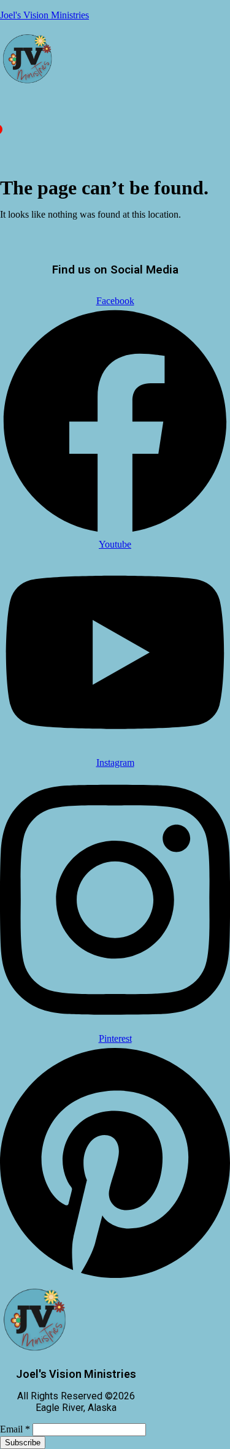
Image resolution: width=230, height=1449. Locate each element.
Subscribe (22, 1442)
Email (15, 1429)
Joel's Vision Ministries (44, 15)
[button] (3, 118)
